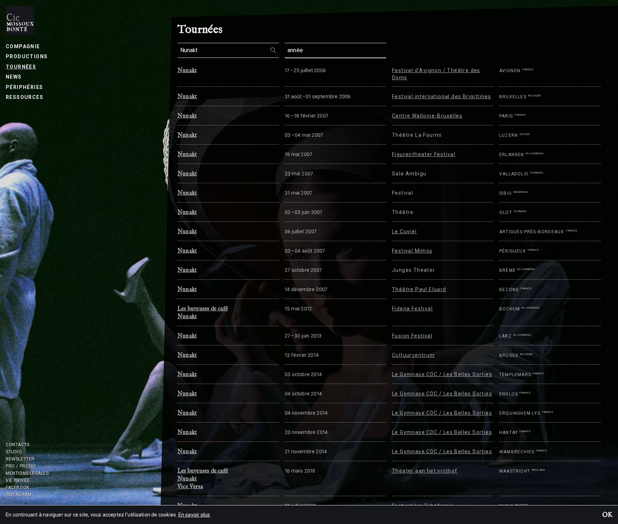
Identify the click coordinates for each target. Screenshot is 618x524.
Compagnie (23, 46)
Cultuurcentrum (413, 355)
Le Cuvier (404, 231)
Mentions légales (27, 473)
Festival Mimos (412, 251)
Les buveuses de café (202, 309)
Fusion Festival (412, 336)
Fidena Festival (412, 308)
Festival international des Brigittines (441, 96)
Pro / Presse (21, 466)
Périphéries (24, 87)
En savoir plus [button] (194, 515)
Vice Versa (190, 486)
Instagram (18, 494)
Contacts (18, 444)
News (14, 77)
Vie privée (18, 480)
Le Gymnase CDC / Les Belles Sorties (442, 374)
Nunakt (187, 70)
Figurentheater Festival (423, 154)
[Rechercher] (273, 50)
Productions (27, 56)
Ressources (24, 97)
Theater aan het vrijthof (425, 471)
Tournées (21, 67)
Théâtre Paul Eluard (419, 289)
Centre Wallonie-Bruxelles (427, 116)
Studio (14, 451)
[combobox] (228, 50)
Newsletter (20, 458)
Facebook (17, 487)
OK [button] (607, 515)
